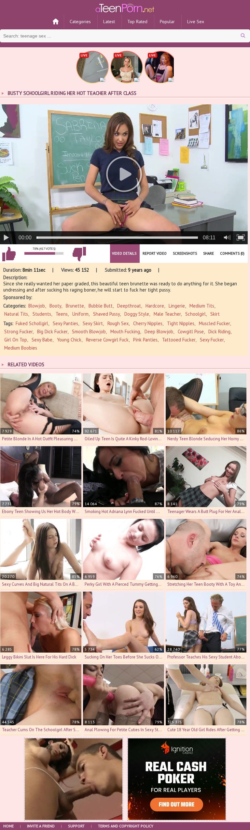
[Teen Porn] (125, 7)
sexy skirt (93, 323)
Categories (80, 21)
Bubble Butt (101, 306)
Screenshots (185, 253)
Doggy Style (136, 314)
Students (42, 314)
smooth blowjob (89, 331)
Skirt (215, 314)
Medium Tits (201, 306)
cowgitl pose (191, 331)
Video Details (124, 253)
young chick (69, 340)
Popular (167, 21)
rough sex (118, 323)
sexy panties (65, 323)
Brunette (75, 306)
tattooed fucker (178, 340)
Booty (55, 306)
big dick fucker (52, 331)
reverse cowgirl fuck (107, 340)
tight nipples (180, 323)
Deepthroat (129, 306)
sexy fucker (212, 340)
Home (8, 825)
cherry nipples (147, 323)
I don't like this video (79, 254)
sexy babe (42, 340)
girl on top (15, 340)
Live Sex (195, 21)
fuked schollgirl (32, 323)
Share (208, 253)
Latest (109, 21)
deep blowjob (159, 331)
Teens (62, 314)
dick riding (219, 331)
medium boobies (20, 348)
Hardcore (155, 306)
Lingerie (177, 306)
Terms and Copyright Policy (125, 825)
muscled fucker (214, 323)
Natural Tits (16, 314)
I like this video (9, 254)
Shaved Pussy (106, 314)
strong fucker (18, 331)
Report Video (155, 253)
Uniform (80, 314)
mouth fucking (125, 331)
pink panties (145, 340)
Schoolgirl (195, 314)
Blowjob (36, 306)
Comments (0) (232, 253)
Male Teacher (167, 314)
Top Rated (137, 21)
